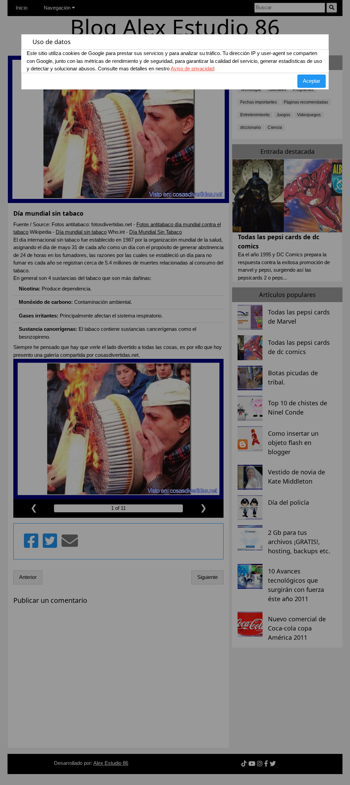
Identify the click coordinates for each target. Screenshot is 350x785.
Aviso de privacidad (192, 68)
